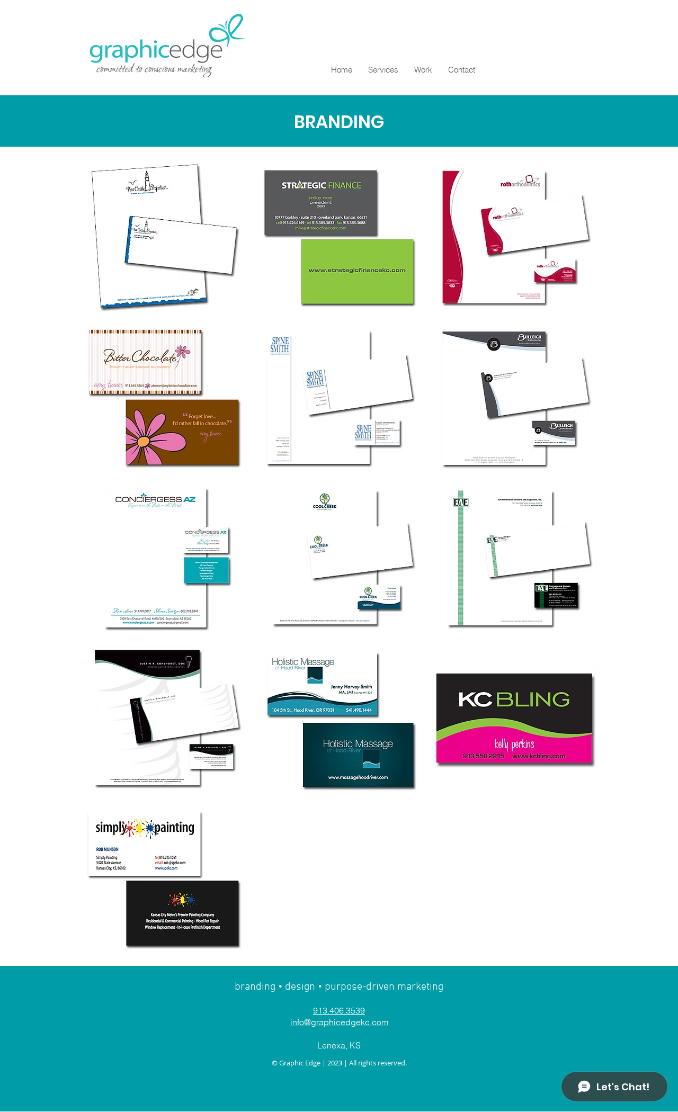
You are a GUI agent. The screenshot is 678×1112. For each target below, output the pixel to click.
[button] (163, 237)
